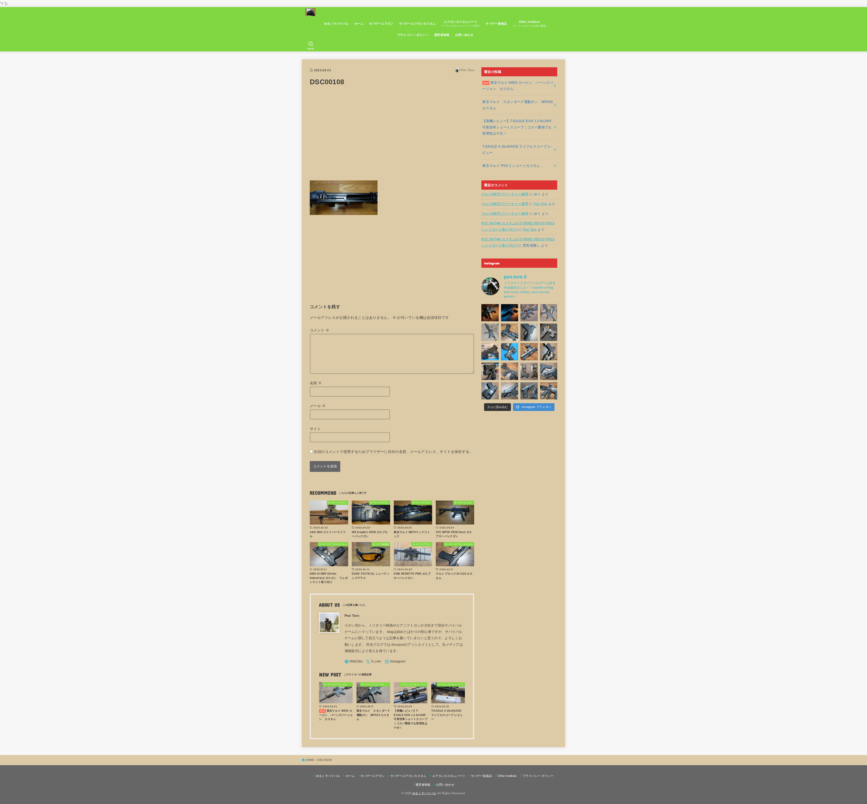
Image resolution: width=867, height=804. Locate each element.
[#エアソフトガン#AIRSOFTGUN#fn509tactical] (490, 352)
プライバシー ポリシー (413, 35)
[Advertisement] (392, 136)
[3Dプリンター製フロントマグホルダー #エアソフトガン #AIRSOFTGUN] (509, 371)
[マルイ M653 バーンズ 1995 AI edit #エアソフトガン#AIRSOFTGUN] (509, 313)
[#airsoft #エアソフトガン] (509, 391)
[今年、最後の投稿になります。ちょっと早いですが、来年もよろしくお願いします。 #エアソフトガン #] (548, 352)
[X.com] (373, 662)
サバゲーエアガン (381, 23)
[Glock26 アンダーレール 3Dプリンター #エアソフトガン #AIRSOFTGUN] (529, 391)
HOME (310, 760)
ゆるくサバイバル (336, 23)
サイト (315, 429)
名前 (316, 383)
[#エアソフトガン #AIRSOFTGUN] (548, 332)
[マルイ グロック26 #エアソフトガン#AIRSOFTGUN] (529, 371)
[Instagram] (395, 662)
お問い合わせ (464, 35)
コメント (319, 330)
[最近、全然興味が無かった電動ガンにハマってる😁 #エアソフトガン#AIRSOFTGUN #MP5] (490, 332)
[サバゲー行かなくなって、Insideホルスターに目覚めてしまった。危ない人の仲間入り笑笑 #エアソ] (490, 391)
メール (318, 406)
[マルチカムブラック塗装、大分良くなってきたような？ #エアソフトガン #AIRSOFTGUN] (529, 332)
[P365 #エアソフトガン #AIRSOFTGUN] (490, 371)
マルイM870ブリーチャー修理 (504, 194)
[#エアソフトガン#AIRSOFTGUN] (529, 313)
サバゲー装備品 (496, 23)
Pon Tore (541, 204)
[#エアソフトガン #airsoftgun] (548, 391)
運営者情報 (441, 35)
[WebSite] (354, 662)
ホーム (358, 23)
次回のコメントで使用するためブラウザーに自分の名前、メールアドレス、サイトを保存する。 (393, 452)
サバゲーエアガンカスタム (417, 23)
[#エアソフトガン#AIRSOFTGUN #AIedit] (490, 313)
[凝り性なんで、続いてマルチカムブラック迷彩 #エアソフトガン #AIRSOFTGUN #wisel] (509, 332)
